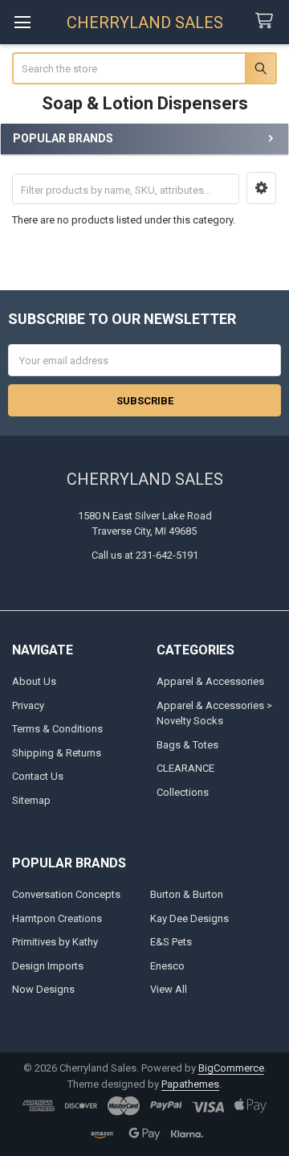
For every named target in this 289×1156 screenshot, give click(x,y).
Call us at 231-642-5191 (145, 555)
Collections (183, 792)
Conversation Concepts (66, 894)
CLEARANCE (185, 768)
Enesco (167, 966)
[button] (261, 188)
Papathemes (190, 1084)
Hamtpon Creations (57, 918)
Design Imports (47, 966)
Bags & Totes (187, 745)
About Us (34, 681)
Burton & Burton (186, 894)
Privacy (28, 705)
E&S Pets (171, 942)
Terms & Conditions (57, 729)
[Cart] (267, 21)
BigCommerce (231, 1068)
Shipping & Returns (56, 753)
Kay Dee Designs (189, 918)
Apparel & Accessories (210, 681)
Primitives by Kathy (55, 942)
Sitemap (31, 800)
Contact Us (37, 776)
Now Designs (43, 989)
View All (168, 989)
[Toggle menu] (22, 22)
